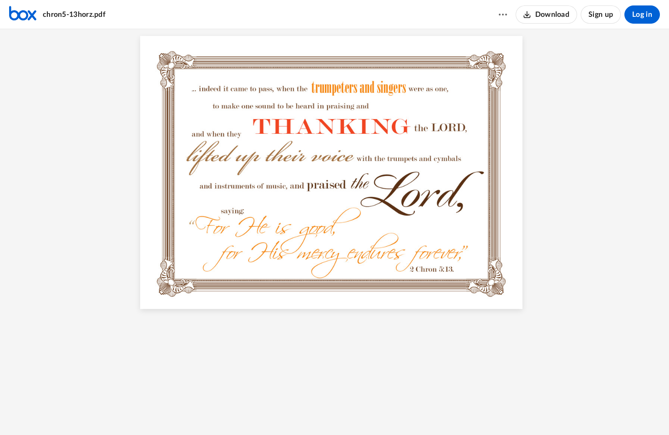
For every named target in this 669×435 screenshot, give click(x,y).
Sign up (600, 14)
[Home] (22, 14)
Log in (642, 14)
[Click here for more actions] (503, 14)
